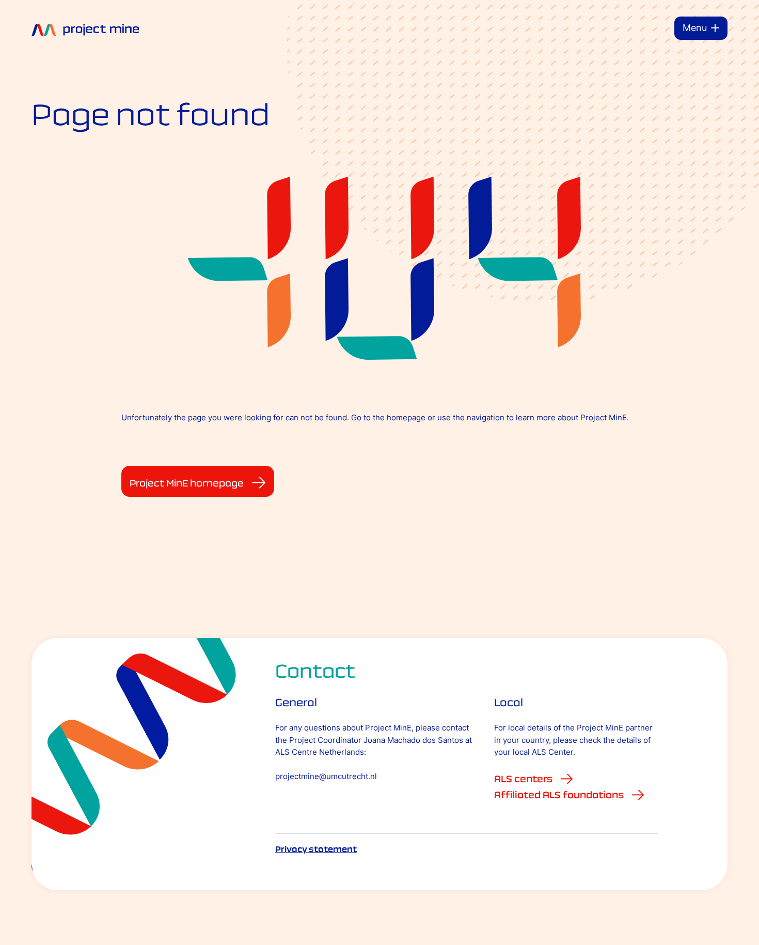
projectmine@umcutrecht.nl (326, 776)
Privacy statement (316, 849)
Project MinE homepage (187, 483)
